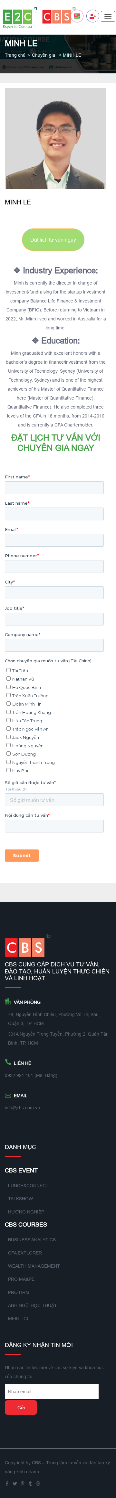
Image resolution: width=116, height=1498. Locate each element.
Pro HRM (18, 1292)
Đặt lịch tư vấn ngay (53, 240)
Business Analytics (32, 1239)
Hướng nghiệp (26, 1211)
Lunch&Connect (28, 1185)
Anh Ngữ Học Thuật (32, 1305)
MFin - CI (18, 1318)
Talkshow (20, 1198)
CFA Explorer (25, 1252)
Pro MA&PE (21, 1279)
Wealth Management (34, 1266)
